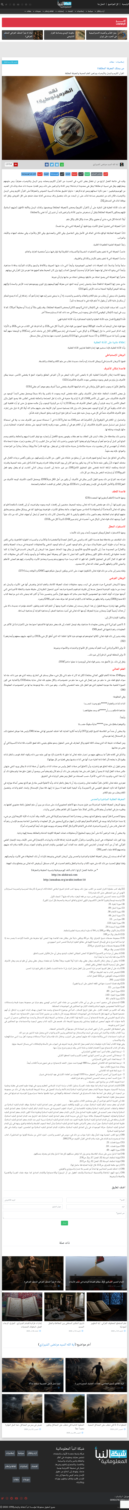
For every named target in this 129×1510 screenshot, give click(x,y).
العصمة (46, 174)
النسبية (40, 174)
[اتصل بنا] (30, 4)
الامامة (68, 174)
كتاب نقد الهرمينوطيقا (29, 174)
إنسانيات (61, 11)
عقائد (111, 62)
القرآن (105, 174)
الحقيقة (74, 174)
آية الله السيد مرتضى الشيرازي (57, 1344)
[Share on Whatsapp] (62, 164)
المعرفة (87, 174)
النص (62, 174)
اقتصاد (70, 11)
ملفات (29, 11)
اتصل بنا (101, 4)
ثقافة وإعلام (49, 11)
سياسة (90, 11)
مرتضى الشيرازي (96, 174)
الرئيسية (125, 4)
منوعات (38, 11)
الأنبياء (81, 174)
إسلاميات (80, 11)
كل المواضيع (113, 4)
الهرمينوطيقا (54, 174)
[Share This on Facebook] (47, 164)
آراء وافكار (100, 11)
